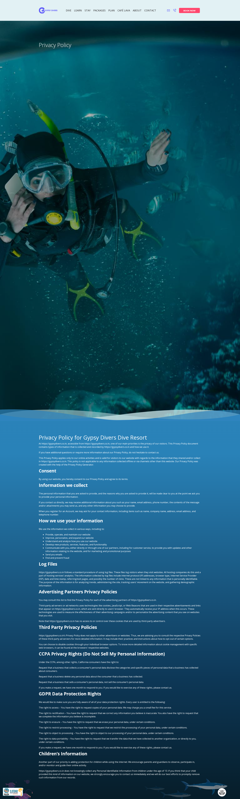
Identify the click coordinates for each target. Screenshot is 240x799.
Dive (68, 10)
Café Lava (124, 10)
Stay (88, 10)
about (137, 10)
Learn (78, 10)
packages (99, 10)
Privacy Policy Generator (80, 464)
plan (111, 10)
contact (150, 10)
